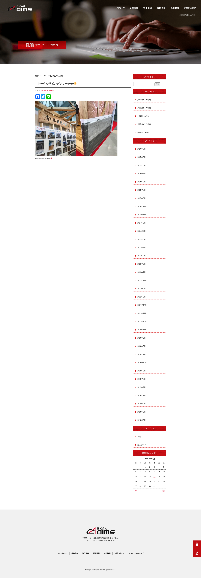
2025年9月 (141, 157)
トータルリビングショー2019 (56, 83)
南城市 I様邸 (143, 132)
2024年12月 (142, 206)
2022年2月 (141, 297)
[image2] (96, 154)
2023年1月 (141, 272)
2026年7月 (141, 149)
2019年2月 (141, 387)
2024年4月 (141, 231)
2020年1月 (141, 354)
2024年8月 (141, 223)
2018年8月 (141, 412)
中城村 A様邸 (143, 116)
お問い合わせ (190, 8)
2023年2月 (141, 264)
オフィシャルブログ (136, 553)
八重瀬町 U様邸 (144, 100)
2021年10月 (142, 322)
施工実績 (148, 8)
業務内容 (134, 8)
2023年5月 (141, 256)
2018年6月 (141, 420)
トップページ (119, 8)
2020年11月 (142, 330)
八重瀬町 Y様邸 (144, 124)
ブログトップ (149, 77)
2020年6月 (141, 346)
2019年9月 (141, 371)
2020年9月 (141, 338)
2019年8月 (141, 379)
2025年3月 (141, 198)
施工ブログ (141, 445)
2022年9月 (141, 289)
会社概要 (175, 8)
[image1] (55, 154)
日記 (139, 437)
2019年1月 (141, 395)
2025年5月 (141, 190)
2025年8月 (141, 165)
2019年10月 (142, 363)
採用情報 (161, 8)
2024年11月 (142, 215)
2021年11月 (142, 313)
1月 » (164, 491)
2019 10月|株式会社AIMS (188, 15)
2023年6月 (141, 248)
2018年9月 (141, 404)
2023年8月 (141, 239)
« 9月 (135, 491)
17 (154, 477)
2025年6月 (141, 182)
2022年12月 (142, 280)
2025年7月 (141, 174)
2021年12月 (142, 305)
